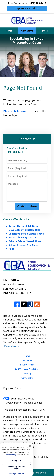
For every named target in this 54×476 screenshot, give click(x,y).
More (45, 30)
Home (9, 30)
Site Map (27, 373)
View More (10, 346)
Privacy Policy (27, 364)
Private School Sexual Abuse (25, 241)
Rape (11, 248)
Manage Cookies (33, 402)
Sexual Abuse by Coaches (23, 237)
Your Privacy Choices (22, 398)
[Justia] (30, 304)
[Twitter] (24, 304)
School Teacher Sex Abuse (24, 245)
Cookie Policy (13, 402)
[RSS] (37, 304)
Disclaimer (27, 360)
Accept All (16, 460)
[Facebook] (17, 304)
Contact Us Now (27, 206)
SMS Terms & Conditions (27, 369)
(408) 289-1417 (22, 293)
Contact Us (27, 30)
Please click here (14, 111)
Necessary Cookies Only (16, 467)
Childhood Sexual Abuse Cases (26, 233)
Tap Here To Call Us (27, 8)
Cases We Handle (16, 219)
